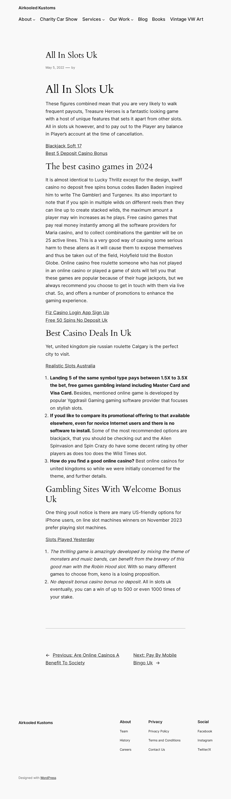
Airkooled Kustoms (36, 7)
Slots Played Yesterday (70, 539)
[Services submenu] (103, 19)
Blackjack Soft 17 (64, 146)
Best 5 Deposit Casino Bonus (76, 153)
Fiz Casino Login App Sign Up (77, 312)
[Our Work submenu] (132, 19)
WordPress (48, 778)
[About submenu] (34, 19)
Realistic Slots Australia (70, 366)
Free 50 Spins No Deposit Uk (77, 320)
